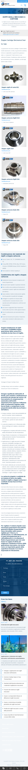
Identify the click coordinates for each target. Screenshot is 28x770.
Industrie (5, 728)
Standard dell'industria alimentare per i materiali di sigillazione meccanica (14, 684)
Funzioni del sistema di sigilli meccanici (11, 690)
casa (4, 31)
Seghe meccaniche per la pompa (11, 32)
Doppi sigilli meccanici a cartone (11, 34)
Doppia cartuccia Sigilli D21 (11, 179)
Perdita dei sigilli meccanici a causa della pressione (13, 709)
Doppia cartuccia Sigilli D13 (11, 118)
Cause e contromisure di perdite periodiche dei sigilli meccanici (12, 703)
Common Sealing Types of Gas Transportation (12, 678)
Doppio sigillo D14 (8, 148)
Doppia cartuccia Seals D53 (10, 240)
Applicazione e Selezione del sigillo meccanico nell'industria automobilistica (13, 657)
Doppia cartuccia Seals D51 (10, 210)
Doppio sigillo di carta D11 (10, 87)
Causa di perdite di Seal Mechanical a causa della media (13, 716)
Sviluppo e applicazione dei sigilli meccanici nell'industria (13, 671)
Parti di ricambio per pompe (11, 740)
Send (5, 592)
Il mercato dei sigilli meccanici (10, 624)
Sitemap (9, 765)
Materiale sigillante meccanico (13, 736)
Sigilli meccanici (10, 31)
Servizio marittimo (8, 732)
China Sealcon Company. (14, 761)
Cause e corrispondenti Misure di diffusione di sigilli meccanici (13, 697)
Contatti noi (22, 1)
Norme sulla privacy (16, 765)
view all (3, 601)
